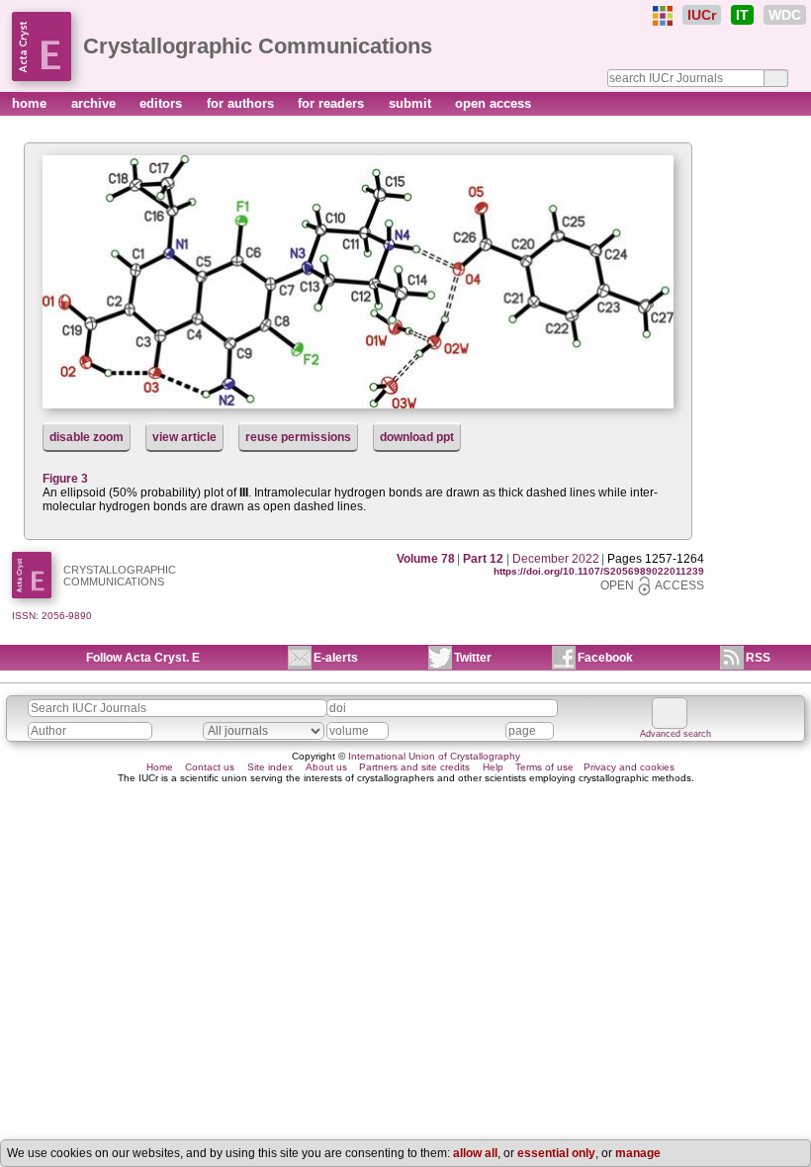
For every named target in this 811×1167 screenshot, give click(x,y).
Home (159, 767)
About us (326, 767)
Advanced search (675, 734)
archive (95, 103)
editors (162, 103)
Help (493, 767)
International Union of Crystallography (434, 756)
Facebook (605, 658)
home (31, 103)
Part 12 (483, 559)
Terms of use (544, 767)
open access (493, 103)
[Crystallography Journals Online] (662, 16)
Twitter (473, 658)
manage (638, 1153)
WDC (784, 15)
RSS (758, 658)
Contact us (209, 767)
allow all (475, 1153)
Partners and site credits (414, 767)
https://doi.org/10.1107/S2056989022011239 (599, 571)
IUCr (701, 15)
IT (742, 15)
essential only (556, 1153)
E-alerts (336, 658)
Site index (270, 767)
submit (412, 103)
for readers (333, 103)
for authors (242, 103)
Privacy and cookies (629, 767)
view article (184, 437)
